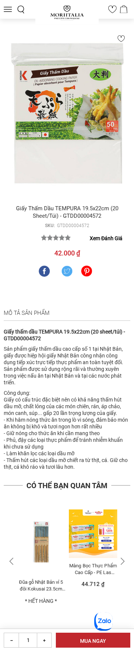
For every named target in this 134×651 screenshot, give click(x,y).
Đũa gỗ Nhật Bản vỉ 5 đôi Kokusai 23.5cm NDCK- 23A (41, 585)
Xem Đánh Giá (106, 238)
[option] (41, 560)
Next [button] (121, 561)
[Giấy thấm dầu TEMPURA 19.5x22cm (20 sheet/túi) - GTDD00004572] (67, 114)
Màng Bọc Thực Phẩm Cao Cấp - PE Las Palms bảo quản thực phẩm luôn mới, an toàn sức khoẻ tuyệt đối (93, 569)
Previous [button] (12, 561)
